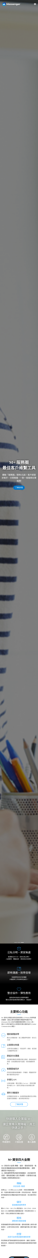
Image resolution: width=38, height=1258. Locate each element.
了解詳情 (19, 490)
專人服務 (32, 1142)
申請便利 (6, 1142)
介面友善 (19, 1142)
